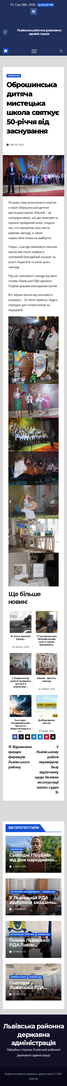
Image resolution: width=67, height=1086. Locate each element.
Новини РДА (14, 76)
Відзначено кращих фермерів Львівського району (20, 757)
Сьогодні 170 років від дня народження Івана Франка (32, 859)
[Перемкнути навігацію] (34, 51)
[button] (61, 51)
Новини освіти (18, 977)
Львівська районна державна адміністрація (39, 32)
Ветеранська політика (22, 934)
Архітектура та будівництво (25, 892)
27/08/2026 (19, 866)
